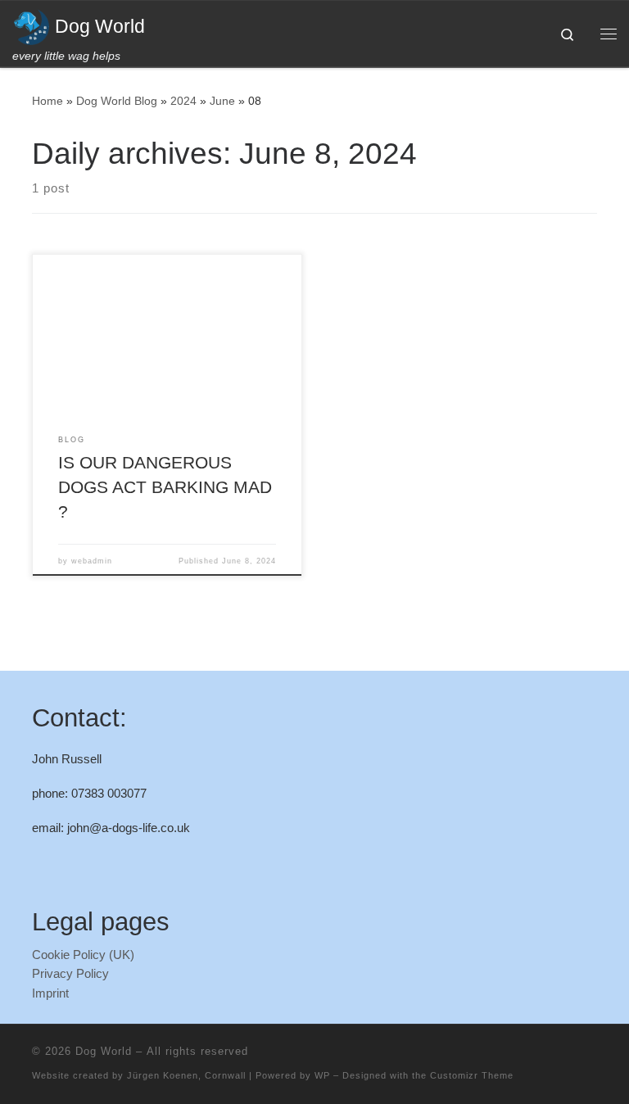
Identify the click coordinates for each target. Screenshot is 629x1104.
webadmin (91, 561)
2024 (183, 100)
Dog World (103, 1051)
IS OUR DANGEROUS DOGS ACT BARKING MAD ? (165, 487)
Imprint (50, 993)
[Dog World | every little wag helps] (30, 25)
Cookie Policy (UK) (83, 954)
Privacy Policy (70, 973)
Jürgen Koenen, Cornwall (186, 1075)
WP (322, 1075)
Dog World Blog (116, 100)
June (222, 100)
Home (47, 100)
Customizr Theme (472, 1075)
